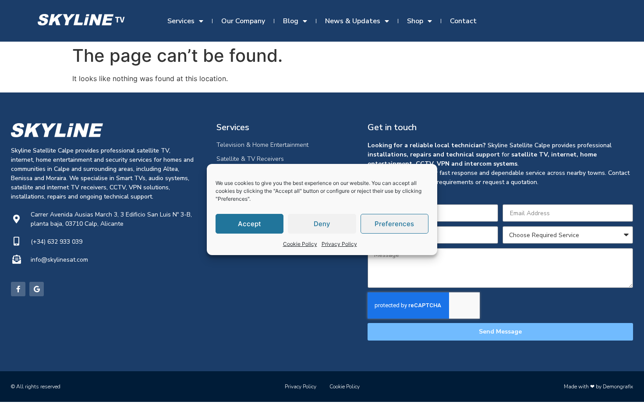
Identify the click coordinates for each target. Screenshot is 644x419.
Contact (463, 21)
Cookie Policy (300, 244)
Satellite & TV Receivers (250, 159)
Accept (249, 224)
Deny (322, 224)
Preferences (394, 224)
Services (181, 21)
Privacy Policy (339, 244)
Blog (290, 21)
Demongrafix (618, 386)
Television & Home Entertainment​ (262, 145)
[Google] (36, 289)
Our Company (243, 21)
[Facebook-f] (18, 289)
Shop (415, 21)
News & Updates (352, 21)
